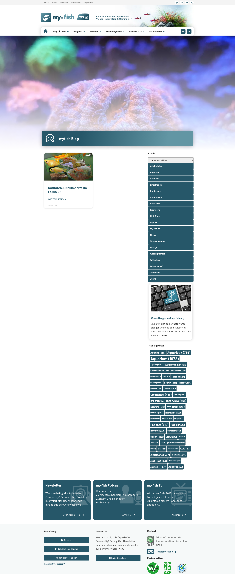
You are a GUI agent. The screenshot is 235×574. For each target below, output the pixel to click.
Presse (54, 2)
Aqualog (157, 352)
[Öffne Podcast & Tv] (143, 31)
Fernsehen (155, 376)
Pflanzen (167, 419)
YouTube (185, 449)
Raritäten (157, 430)
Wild (162, 449)
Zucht (175, 466)
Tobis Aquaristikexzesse (172, 442)
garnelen (155, 388)
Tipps (154, 443)
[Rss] (192, 2)
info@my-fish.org (166, 551)
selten (156, 436)
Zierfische (160, 454)
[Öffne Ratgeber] (84, 31)
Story (171, 436)
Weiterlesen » (57, 199)
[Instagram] (182, 2)
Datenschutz (76, 2)
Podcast (159, 424)
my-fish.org (156, 413)
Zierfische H (174, 461)
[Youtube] (187, 2)
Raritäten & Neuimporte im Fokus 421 (67, 190)
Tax (182, 437)
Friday (185, 382)
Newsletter (64, 2)
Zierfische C (158, 461)
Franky (170, 382)
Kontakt (46, 2)
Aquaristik (178, 353)
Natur (155, 418)
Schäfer (174, 430)
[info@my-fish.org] (150, 551)
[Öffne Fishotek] (100, 31)
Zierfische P (158, 467)
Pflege (178, 419)
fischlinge (156, 382)
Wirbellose (173, 449)
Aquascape (156, 365)
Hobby (179, 394)
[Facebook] (177, 2)
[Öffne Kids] (68, 31)
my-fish (176, 406)
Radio (178, 424)
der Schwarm (178, 370)
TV (153, 449)
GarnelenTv (170, 389)
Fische (178, 376)
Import (157, 400)
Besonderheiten (159, 370)
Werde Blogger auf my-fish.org (167, 317)
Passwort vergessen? (54, 563)
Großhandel (160, 394)
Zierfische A (179, 455)
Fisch (166, 376)
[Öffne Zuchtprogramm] (123, 31)
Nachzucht (173, 412)
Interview (176, 400)
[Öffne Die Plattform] (164, 31)
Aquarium (164, 358)
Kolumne (157, 406)
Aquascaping (175, 364)
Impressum (88, 2)
